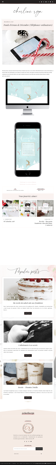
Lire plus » (28, 313)
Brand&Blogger (51, 463)
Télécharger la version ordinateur (28, 184)
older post (48, 219)
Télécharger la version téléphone (28, 182)
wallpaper (21, 190)
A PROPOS (14, 463)
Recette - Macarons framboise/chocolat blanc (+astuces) (43, 223)
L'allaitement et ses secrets (28, 345)
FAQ (18, 463)
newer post (8, 219)
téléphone (15, 190)
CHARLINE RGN (7, 463)
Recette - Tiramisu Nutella (28, 387)
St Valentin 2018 (9, 221)
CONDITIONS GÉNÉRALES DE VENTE (28, 463)
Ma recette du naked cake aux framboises (28, 303)
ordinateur (9, 190)
